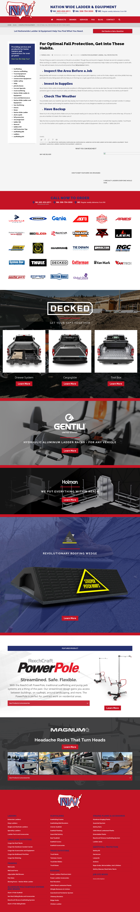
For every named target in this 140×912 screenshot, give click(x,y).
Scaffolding (18, 69)
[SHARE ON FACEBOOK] (45, 139)
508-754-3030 (86, 11)
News (16, 110)
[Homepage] (20, 10)
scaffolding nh (80, 142)
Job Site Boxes (100, 874)
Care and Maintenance (22, 98)
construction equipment (67, 144)
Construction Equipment (89, 55)
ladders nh (78, 144)
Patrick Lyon (45, 55)
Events (16, 108)
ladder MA (17, 122)
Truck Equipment (20, 74)
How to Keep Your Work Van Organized (86, 180)
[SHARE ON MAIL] (56, 139)
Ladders (16, 134)
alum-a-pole (50, 144)
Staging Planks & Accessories (109, 815)
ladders (56, 144)
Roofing (55, 870)
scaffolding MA (19, 132)
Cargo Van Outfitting (20, 839)
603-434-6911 (64, 11)
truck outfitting (19, 91)
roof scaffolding (19, 76)
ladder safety (18, 81)
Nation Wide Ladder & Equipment (114, 142)
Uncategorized (19, 120)
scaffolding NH (19, 136)
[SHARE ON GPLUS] (49, 139)
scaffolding (62, 142)
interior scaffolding (20, 71)
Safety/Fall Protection (105, 847)
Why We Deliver (45, 154)
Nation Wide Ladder (98, 142)
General (101, 55)
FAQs (15, 83)
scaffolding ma (70, 142)
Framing (12, 863)
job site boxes (18, 86)
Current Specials (19, 88)
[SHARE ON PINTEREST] (52, 139)
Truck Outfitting (59, 850)
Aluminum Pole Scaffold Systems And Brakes (26, 888)
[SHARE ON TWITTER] (41, 139)
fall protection (80, 65)
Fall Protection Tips (110, 55)
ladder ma (89, 142)
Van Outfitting (19, 105)
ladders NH (18, 127)
